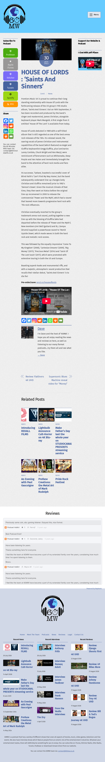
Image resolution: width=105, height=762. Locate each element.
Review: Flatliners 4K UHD (35, 378)
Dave (42, 94)
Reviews (62, 635)
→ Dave (41, 355)
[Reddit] (39, 320)
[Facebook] (24, 320)
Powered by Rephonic (94, 588)
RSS (12, 104)
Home (22, 635)
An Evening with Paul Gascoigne (27, 482)
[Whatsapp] (50, 320)
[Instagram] (34, 320)
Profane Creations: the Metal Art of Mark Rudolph (46, 485)
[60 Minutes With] (14, 28)
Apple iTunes (10, 66)
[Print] (55, 320)
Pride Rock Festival (61, 481)
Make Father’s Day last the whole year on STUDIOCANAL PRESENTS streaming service (18, 685)
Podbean (10, 55)
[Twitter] (29, 320)
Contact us (78, 635)
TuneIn (10, 88)
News (50, 94)
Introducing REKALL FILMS (28, 431)
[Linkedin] (45, 320)
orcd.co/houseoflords (46, 282)
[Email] (60, 320)
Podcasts (45, 635)
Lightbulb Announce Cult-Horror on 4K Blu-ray (45, 434)
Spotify (10, 98)
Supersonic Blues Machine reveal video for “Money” (57, 380)
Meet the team (33, 635)
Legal (70, 635)
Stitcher (10, 78)
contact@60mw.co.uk (66, 751)
